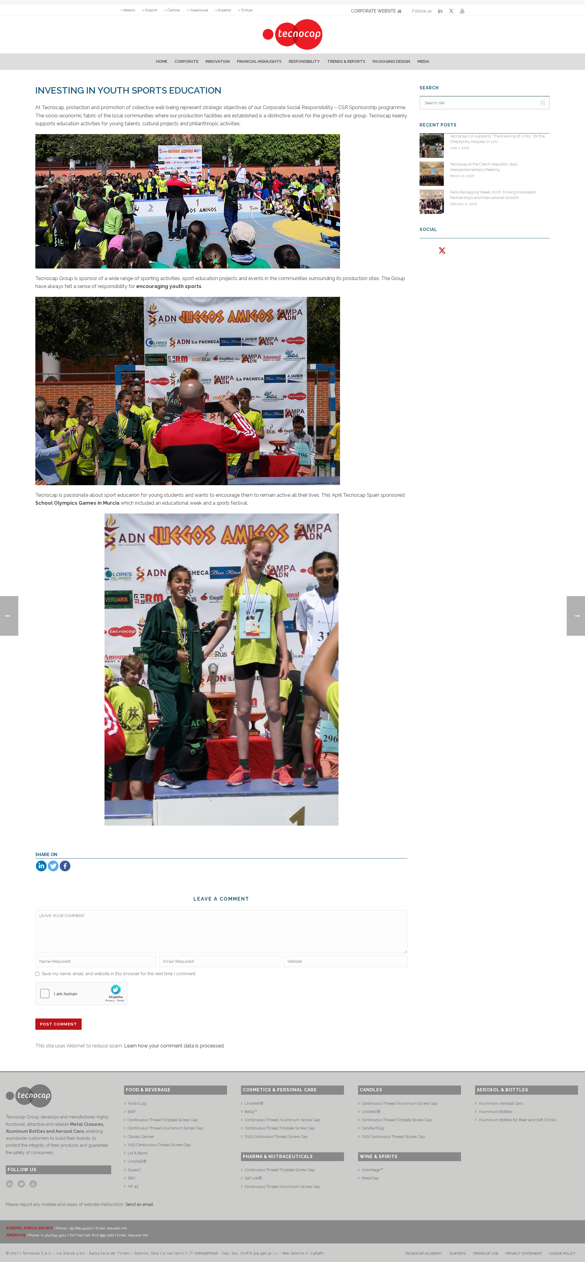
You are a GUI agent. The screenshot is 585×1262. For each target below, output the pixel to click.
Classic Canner (141, 1136)
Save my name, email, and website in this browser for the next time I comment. (119, 973)
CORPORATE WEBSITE (373, 11)
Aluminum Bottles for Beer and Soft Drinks (517, 1120)
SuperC (134, 1170)
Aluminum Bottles (495, 1111)
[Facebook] (65, 866)
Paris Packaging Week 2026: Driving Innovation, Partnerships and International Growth (493, 195)
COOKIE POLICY (562, 1253)
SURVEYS (457, 1253)
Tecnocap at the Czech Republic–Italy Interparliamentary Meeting (484, 167)
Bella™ (251, 1111)
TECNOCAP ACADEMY (423, 1253)
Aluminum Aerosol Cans (501, 1103)
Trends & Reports (346, 61)
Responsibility (304, 61)
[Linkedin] (41, 866)
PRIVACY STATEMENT (524, 1253)
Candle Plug (373, 1128)
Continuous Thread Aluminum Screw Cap (165, 1128)
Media (423, 61)
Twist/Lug (137, 1103)
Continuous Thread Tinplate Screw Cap (163, 1120)
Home (161, 61)
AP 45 (133, 1186)
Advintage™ (372, 1170)
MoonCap (370, 1178)
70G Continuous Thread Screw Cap (159, 1145)
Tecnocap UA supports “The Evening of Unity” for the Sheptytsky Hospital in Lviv (497, 139)
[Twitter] (53, 866)
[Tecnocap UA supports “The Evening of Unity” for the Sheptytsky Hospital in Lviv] (432, 145)
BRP (132, 1111)
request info (117, 1228)
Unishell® (137, 1161)
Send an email (139, 1204)
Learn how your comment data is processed (174, 1046)
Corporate (186, 61)
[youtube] (33, 1184)
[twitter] (21, 1184)
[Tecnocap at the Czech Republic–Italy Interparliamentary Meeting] (432, 174)
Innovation (218, 61)
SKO (131, 1178)
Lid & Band (137, 1153)
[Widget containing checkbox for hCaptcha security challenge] (81, 993)
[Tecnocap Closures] (293, 34)
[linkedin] (9, 1184)
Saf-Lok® (253, 1178)
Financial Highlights (259, 61)
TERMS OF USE (485, 1253)
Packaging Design (391, 61)
